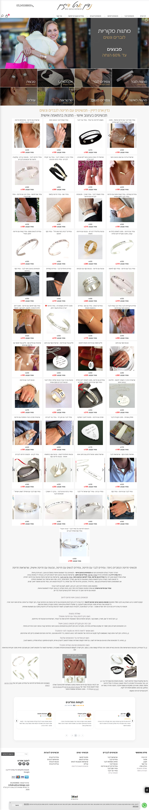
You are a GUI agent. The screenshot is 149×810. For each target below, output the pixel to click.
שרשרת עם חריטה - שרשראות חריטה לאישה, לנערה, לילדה (27, 121)
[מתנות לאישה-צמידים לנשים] (93, 96)
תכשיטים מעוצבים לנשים (80, 766)
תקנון (145, 762)
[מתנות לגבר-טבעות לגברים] (18, 78)
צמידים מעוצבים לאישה (76, 16)
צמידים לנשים (83, 759)
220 (86, 375)
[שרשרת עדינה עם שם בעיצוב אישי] (122, 184)
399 (54, 189)
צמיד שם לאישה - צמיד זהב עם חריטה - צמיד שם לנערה (27, 195)
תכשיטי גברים (113, 773)
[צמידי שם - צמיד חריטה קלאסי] (59, 221)
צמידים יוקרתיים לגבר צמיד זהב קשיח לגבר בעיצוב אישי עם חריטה (122, 307)
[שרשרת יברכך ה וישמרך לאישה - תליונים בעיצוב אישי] (122, 407)
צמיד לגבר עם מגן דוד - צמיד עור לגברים (59, 417)
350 (122, 261)
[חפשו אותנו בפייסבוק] (20, 764)
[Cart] (6, 16)
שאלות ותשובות (142, 768)
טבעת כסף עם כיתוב (122, 343)
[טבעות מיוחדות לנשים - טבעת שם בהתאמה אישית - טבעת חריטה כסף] (59, 481)
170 (122, 447)
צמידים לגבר (113, 759)
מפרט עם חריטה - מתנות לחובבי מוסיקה (90, 417)
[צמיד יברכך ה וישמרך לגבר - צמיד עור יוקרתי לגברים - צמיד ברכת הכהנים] (59, 184)
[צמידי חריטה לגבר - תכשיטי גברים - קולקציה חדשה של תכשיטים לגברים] (27, 184)
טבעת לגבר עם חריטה (27, 380)
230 (27, 150)
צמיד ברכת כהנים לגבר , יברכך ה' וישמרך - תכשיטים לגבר (58, 492)
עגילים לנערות (54, 764)
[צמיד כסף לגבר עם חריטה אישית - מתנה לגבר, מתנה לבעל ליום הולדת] (122, 147)
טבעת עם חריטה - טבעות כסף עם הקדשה (90, 268)
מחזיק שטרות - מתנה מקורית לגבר (122, 417)
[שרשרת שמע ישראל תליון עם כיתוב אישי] (90, 481)
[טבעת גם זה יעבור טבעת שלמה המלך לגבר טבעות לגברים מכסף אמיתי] (59, 407)
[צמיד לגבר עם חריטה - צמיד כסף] (122, 519)
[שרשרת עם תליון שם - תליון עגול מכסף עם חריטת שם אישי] (27, 370)
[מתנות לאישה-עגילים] (18, 96)
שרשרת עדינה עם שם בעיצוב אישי (122, 157)
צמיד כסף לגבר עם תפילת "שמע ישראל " (27, 491)
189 (86, 152)
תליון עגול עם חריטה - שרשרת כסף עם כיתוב (58, 343)
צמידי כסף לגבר (112, 768)
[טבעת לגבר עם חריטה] (27, 407)
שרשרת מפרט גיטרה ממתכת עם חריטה (27, 417)
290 (118, 338)
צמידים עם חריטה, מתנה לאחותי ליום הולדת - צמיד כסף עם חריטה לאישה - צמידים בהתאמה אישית (90, 382)
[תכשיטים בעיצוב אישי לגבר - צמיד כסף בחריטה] (27, 296)
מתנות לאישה (83, 757)
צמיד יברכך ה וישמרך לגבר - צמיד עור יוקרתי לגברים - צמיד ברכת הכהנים (58, 158)
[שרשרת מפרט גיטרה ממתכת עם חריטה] (27, 444)
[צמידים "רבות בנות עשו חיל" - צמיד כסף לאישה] (58, 259)
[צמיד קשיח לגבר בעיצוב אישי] (58, 147)
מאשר (17, 805)
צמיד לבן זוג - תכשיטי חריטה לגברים (27, 454)
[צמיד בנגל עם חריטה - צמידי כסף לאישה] (122, 296)
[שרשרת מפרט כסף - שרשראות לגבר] (122, 481)
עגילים (86, 764)
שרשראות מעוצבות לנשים (79, 762)
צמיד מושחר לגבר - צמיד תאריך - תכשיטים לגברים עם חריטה (90, 195)
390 (122, 336)
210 (91, 150)
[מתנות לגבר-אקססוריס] (55, 78)
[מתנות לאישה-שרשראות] (55, 96)
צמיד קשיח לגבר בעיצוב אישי (58, 120)
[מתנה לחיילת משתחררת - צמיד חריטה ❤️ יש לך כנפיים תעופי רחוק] (59, 333)
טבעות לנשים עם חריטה (72, 687)
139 (86, 449)
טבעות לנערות (54, 762)
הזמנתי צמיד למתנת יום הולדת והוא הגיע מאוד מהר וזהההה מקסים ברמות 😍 (76, 722)
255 (54, 486)
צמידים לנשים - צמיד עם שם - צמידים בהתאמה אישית (90, 307)
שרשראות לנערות (53, 759)
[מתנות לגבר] (130, 78)
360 (122, 150)
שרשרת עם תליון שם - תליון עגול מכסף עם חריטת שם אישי (27, 344)
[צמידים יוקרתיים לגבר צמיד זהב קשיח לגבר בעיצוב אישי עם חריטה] (121, 333)
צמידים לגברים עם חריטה (109, 766)
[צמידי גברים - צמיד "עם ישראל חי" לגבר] (90, 519)
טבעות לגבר (114, 764)
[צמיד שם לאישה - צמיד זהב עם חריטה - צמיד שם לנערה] (27, 221)
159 (86, 189)
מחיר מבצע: (124, 152)
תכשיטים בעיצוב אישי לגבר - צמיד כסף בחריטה (27, 269)
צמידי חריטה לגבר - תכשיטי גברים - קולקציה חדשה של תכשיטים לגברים (27, 158)
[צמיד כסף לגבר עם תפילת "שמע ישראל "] (27, 519)
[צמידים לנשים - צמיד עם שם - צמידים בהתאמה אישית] (90, 333)
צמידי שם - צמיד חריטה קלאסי (59, 194)
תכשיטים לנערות (95, 16)
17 (65, 735)
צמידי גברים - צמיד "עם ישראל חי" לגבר (90, 491)
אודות (145, 759)
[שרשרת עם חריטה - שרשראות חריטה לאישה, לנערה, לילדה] (27, 147)
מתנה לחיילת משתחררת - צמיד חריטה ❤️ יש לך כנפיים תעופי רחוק (58, 307)
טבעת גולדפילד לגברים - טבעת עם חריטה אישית (90, 232)
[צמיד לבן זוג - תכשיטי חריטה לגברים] (27, 481)
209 (118, 412)
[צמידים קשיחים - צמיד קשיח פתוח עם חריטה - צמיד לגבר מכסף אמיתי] (122, 221)
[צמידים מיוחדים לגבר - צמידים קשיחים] (59, 296)
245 (23, 412)
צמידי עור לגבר (113, 771)
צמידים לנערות (54, 757)
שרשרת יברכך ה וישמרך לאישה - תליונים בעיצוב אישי (122, 381)
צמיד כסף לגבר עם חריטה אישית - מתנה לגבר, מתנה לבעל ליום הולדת (122, 121)
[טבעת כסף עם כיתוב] (122, 370)
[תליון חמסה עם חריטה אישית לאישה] (90, 370)
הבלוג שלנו (143, 766)
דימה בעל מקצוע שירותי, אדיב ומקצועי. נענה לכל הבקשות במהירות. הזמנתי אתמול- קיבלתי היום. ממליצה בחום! (37, 722)
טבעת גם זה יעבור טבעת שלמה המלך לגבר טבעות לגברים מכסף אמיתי (58, 381)
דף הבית (143, 16)
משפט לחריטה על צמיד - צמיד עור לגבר (90, 120)
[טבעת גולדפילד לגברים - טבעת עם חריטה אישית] (90, 259)
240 (122, 410)
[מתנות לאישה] (130, 96)
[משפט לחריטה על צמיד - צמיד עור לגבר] (90, 147)
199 (118, 152)
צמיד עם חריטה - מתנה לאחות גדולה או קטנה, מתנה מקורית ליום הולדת (122, 232)
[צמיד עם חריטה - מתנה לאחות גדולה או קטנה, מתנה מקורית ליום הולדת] (122, 259)
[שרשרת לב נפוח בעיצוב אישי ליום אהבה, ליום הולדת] (90, 184)
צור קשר (59, 16)
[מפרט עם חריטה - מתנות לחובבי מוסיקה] (90, 444)
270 (59, 410)
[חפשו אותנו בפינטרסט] (24, 764)
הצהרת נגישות (142, 771)
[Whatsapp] (144, 805)
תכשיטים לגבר (129, 16)
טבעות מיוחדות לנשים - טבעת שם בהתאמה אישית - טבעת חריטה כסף (58, 455)
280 (86, 263)
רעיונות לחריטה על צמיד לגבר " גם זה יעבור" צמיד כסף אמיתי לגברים (74, 530)
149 (118, 449)
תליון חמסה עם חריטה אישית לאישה (90, 343)
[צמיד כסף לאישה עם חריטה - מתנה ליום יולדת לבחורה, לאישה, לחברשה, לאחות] (27, 333)
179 (86, 338)
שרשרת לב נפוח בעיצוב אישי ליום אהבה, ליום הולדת (90, 158)
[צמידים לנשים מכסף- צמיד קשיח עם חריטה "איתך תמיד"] (27, 259)
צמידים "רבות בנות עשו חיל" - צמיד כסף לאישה (59, 232)
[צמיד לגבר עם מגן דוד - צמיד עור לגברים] (59, 444)
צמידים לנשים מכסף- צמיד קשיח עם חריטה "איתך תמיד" (27, 232)
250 (91, 373)
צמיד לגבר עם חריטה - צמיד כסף (122, 491)
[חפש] (2, 16)
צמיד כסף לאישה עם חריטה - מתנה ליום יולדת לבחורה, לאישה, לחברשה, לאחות (27, 307)
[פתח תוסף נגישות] (147, 790)
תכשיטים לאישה (112, 16)
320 (27, 336)
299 (91, 261)
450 (59, 187)
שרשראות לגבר (113, 757)
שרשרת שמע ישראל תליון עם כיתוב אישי (90, 454)
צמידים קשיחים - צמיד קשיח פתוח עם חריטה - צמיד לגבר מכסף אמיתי (122, 195)
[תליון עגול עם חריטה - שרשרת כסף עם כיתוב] (59, 370)
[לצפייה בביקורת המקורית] (119, 716)
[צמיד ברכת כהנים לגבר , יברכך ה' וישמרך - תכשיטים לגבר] (59, 519)
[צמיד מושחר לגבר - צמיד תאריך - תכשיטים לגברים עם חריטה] (90, 221)
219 (86, 226)
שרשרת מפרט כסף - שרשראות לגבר (122, 454)
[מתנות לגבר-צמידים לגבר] (93, 78)
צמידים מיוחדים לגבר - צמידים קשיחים (58, 268)
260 (86, 301)
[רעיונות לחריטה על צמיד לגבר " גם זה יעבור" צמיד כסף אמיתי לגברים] (74, 556)
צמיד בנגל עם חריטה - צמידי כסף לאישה (122, 268)
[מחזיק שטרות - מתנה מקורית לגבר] (122, 444)
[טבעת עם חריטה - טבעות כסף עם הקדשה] (90, 296)
